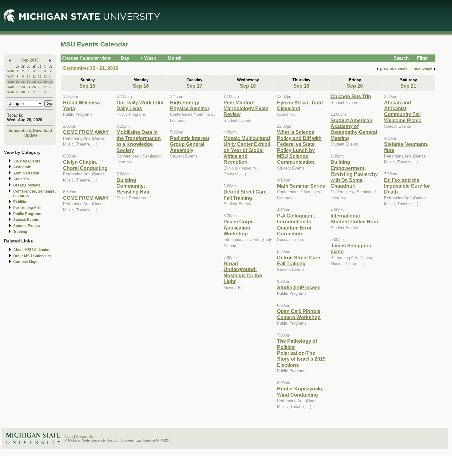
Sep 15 (87, 86)
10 (28, 76)
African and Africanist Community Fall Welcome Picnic (402, 111)
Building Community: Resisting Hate (134, 186)
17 (28, 81)
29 (17, 92)
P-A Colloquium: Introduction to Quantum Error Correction (296, 224)
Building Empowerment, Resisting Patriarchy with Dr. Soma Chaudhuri (354, 174)
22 (17, 87)
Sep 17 (194, 86)
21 (51, 81)
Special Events (26, 220)
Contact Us (84, 436)
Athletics (21, 179)
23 (23, 87)
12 (40, 76)
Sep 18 (248, 86)
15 (17, 81)
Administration (26, 173)
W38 (10, 81)
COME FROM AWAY (86, 132)
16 (23, 81)
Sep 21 (408, 86)
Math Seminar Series (301, 186)
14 (51, 76)
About (69, 436)
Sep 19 (301, 86)
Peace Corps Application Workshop (239, 227)
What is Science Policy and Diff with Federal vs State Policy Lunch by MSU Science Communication (299, 147)
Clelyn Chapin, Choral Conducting (85, 164)
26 (40, 87)
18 (34, 81)
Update (31, 135)
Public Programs (27, 214)
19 (40, 81)
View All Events (26, 161)
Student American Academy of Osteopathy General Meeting (354, 129)
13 (45, 76)
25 (34, 87)
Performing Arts (27, 208)
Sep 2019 (29, 60)
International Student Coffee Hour (355, 218)
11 (34, 76)
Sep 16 (141, 86)
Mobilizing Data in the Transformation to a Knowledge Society (139, 141)
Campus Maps (25, 262)
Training (20, 232)
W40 (10, 92)
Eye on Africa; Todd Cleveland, (300, 105)
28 (51, 87)
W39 (10, 87)
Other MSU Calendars (32, 256)
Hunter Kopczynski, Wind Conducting (300, 391)
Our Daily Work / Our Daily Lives (140, 105)
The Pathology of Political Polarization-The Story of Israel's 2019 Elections (301, 353)
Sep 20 (355, 86)
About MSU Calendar (31, 250)
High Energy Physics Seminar (189, 105)
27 (45, 87)
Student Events (26, 226)
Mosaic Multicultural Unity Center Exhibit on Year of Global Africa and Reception (247, 150)
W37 (10, 76)
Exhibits (20, 202)
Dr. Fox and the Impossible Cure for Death (407, 186)
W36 (10, 71)
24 (28, 87)
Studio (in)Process (298, 287)
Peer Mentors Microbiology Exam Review (246, 108)
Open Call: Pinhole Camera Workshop (299, 314)
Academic (22, 167)
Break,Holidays (26, 185)
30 (23, 92)
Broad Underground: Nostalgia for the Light (243, 272)
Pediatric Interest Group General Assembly (189, 144)
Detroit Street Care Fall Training (245, 194)
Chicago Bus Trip (351, 96)
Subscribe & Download (30, 130)
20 (45, 81)
